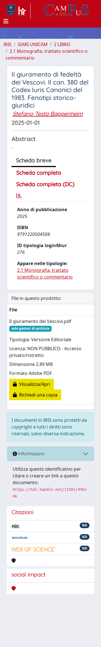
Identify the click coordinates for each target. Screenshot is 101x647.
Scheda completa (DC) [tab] (45, 184)
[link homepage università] (66, 11)
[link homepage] (17, 11)
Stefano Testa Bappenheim (48, 113)
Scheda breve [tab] (33, 160)
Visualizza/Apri (33, 384)
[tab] (19, 196)
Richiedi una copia (37, 395)
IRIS (7, 44)
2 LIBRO (62, 44)
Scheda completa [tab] (38, 172)
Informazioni (30, 453)
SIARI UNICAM (33, 44)
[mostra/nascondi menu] (5, 21)
